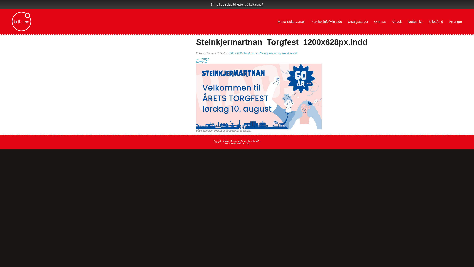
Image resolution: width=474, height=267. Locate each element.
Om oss (380, 22)
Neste (202, 62)
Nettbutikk (415, 22)
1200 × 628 (235, 53)
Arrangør (455, 22)
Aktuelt (397, 22)
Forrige (202, 59)
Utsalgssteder (358, 22)
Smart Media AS (250, 141)
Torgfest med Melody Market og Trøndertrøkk (270, 53)
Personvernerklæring (237, 143)
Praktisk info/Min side (326, 22)
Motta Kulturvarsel (291, 22)
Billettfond (435, 22)
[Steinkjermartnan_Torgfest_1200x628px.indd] (259, 96)
